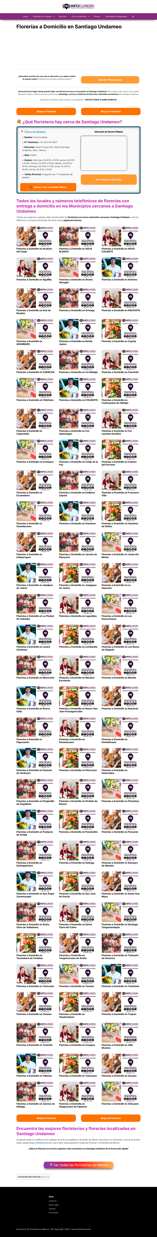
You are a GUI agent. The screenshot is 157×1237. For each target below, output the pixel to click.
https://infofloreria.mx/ (40, 1143)
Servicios (63, 16)
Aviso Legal (54, 1205)
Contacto (53, 1201)
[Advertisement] (78, 49)
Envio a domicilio (79, 16)
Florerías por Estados (42, 16)
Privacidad (53, 1213)
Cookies (52, 1209)
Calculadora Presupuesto (116, 16)
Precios (97, 16)
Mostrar (44, 1177)
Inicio (25, 16)
